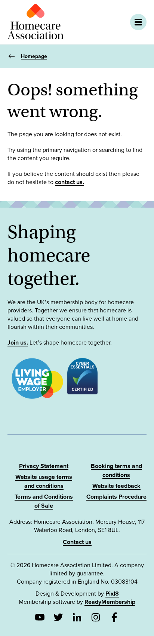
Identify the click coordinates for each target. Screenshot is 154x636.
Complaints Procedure (116, 497)
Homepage (34, 56)
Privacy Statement (43, 466)
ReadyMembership (109, 602)
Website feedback (116, 486)
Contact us (77, 542)
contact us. (69, 182)
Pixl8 (112, 593)
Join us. (17, 342)
